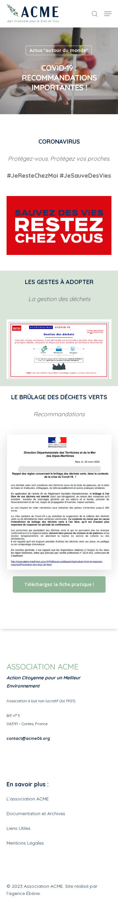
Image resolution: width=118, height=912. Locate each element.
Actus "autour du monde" (59, 50)
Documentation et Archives (36, 813)
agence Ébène (24, 893)
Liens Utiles (18, 828)
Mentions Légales (25, 843)
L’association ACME (28, 799)
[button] (14, 21)
